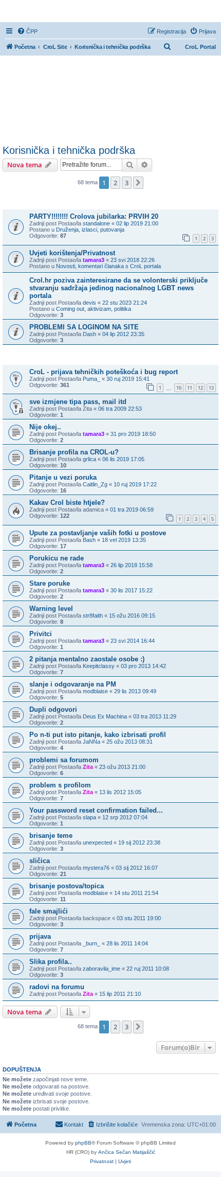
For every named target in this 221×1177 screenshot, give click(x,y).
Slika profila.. (50, 961)
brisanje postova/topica (66, 886)
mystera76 (96, 868)
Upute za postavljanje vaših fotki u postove (97, 533)
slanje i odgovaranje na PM (72, 684)
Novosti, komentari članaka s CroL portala (108, 266)
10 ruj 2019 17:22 (135, 484)
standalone (96, 223)
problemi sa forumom (64, 760)
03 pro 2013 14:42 (143, 666)
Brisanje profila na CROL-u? (74, 452)
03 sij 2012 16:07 (137, 868)
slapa (89, 817)
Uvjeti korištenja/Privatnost (72, 253)
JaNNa (91, 742)
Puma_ (91, 379)
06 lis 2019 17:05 (123, 459)
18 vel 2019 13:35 (124, 540)
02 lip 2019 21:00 (137, 223)
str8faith (93, 615)
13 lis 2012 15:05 (120, 792)
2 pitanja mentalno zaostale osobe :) (86, 659)
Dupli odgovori (53, 709)
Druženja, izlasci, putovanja (90, 229)
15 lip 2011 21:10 (120, 994)
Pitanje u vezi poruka (63, 477)
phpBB (83, 1143)
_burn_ (91, 943)
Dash (89, 334)
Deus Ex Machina (105, 716)
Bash (89, 540)
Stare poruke (49, 583)
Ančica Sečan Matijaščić (126, 1152)
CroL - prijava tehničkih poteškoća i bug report (103, 372)
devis (89, 303)
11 (189, 387)
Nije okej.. (45, 427)
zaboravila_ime (101, 968)
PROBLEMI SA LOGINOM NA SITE (84, 327)
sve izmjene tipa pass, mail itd (77, 402)
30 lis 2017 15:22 (131, 590)
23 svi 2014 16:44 (132, 641)
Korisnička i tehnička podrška (69, 150)
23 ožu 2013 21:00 (122, 767)
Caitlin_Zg (95, 484)
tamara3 (93, 260)
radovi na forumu (56, 987)
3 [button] (126, 182)
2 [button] (115, 182)
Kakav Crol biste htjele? (67, 502)
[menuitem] (27, 31)
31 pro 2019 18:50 (133, 434)
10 (178, 387)
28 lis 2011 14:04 (127, 943)
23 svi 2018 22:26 (132, 260)
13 (211, 387)
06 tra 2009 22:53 (120, 409)
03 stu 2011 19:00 (139, 918)
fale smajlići (48, 911)
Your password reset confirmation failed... (96, 810)
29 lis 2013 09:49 (135, 691)
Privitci (40, 634)
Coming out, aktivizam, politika (93, 309)
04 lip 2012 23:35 (123, 334)
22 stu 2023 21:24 (124, 303)
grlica (89, 459)
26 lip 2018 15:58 (131, 565)
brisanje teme (50, 835)
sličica (39, 861)
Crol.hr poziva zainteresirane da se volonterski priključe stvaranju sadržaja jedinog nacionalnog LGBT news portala (118, 288)
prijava (40, 936)
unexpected (97, 842)
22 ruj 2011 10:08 (147, 968)
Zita (88, 767)
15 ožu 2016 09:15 (132, 615)
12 (200, 387)
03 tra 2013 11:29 (154, 716)
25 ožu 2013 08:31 (129, 742)
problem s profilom (60, 785)
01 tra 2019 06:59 (132, 509)
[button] (138, 183)
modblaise (95, 691)
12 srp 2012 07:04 (125, 817)
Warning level (51, 608)
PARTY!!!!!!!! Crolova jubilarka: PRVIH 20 (93, 216)
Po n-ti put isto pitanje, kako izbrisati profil (97, 735)
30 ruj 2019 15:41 (128, 379)
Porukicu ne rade (56, 558)
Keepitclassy (99, 666)
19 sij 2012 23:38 (139, 842)
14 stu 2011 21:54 (136, 893)
